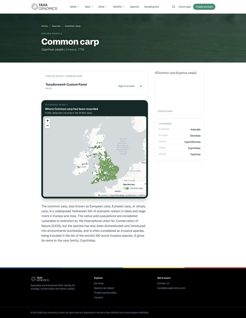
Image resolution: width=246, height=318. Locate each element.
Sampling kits (151, 6)
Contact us (163, 283)
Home (44, 26)
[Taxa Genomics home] (44, 7)
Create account (204, 6)
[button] (47, 120)
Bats (87, 6)
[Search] (174, 7)
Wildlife (117, 6)
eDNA (73, 6)
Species (134, 6)
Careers (98, 297)
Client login (185, 6)
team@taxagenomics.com (171, 287)
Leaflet (103, 195)
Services (99, 283)
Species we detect (104, 287)
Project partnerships (105, 292)
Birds (101, 6)
